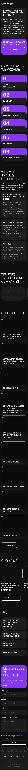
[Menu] (24, 3)
